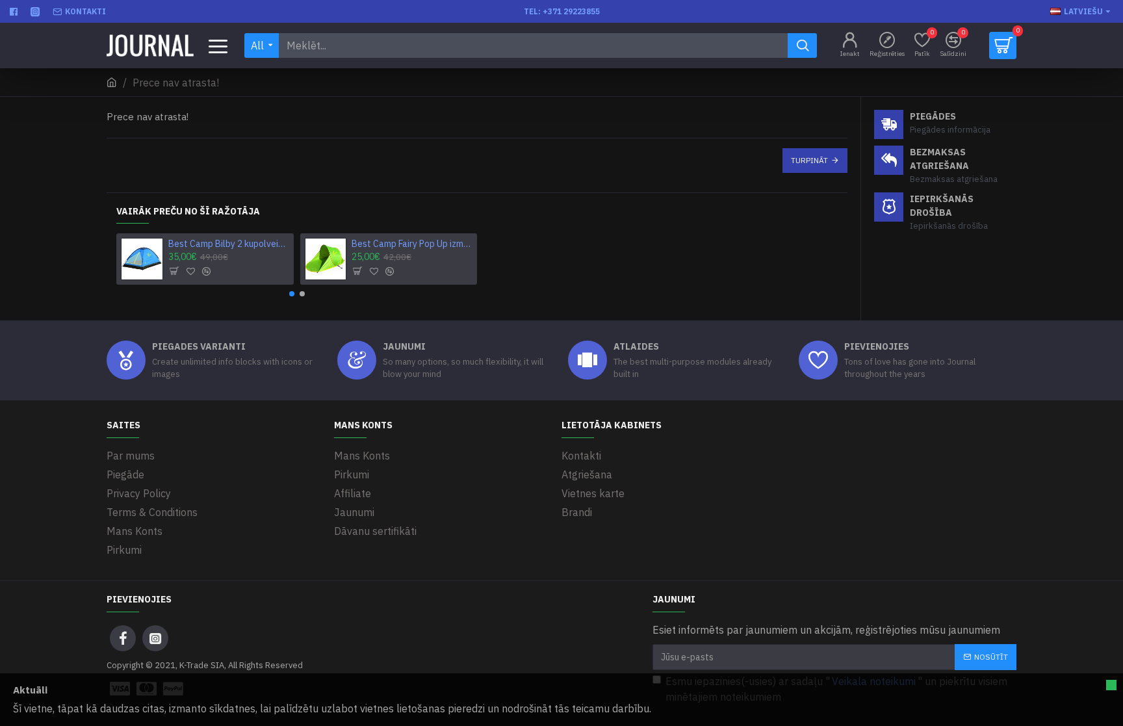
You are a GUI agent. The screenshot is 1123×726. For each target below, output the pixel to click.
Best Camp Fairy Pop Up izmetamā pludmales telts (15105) (412, 244)
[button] (291, 293)
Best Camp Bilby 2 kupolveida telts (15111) (228, 244)
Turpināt (809, 160)
